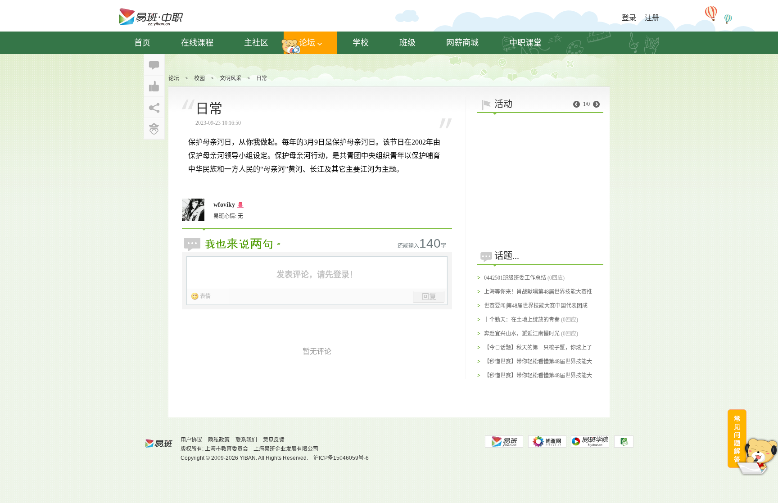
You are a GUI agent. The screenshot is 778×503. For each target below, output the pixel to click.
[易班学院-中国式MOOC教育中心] (590, 441)
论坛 (307, 42)
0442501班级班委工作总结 (515, 278)
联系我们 (246, 440)
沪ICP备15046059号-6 (341, 458)
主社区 (256, 42)
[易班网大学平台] (503, 441)
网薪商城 (462, 42)
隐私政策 (219, 440)
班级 (407, 42)
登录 (629, 18)
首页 (142, 42)
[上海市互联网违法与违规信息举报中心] (623, 441)
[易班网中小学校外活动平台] (547, 441)
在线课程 (197, 42)
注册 (652, 18)
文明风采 (230, 78)
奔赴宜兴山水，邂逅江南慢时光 (522, 334)
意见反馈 (274, 440)
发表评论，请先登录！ (316, 274)
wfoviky (224, 204)
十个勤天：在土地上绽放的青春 (522, 320)
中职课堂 (525, 42)
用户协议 (191, 440)
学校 (361, 42)
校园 (199, 78)
